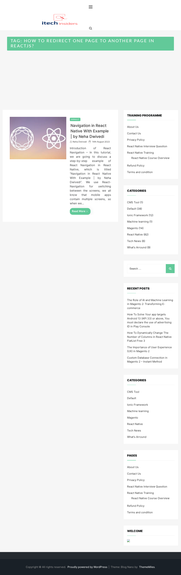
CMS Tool (133, 202)
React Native (135, 234)
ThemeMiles (147, 567)
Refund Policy (135, 165)
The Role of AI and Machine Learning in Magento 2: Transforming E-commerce (150, 304)
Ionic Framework (137, 215)
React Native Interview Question (147, 146)
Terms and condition (140, 172)
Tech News (134, 241)
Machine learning (138, 221)
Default (75, 119)
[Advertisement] (90, 77)
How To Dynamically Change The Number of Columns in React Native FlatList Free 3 (149, 336)
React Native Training (140, 152)
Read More (78, 211)
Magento (132, 228)
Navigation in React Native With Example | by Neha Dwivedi (90, 131)
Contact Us (134, 133)
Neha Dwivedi (80, 141)
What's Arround (136, 247)
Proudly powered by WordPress (88, 567)
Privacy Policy (136, 139)
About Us (133, 127)
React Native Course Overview (150, 158)
